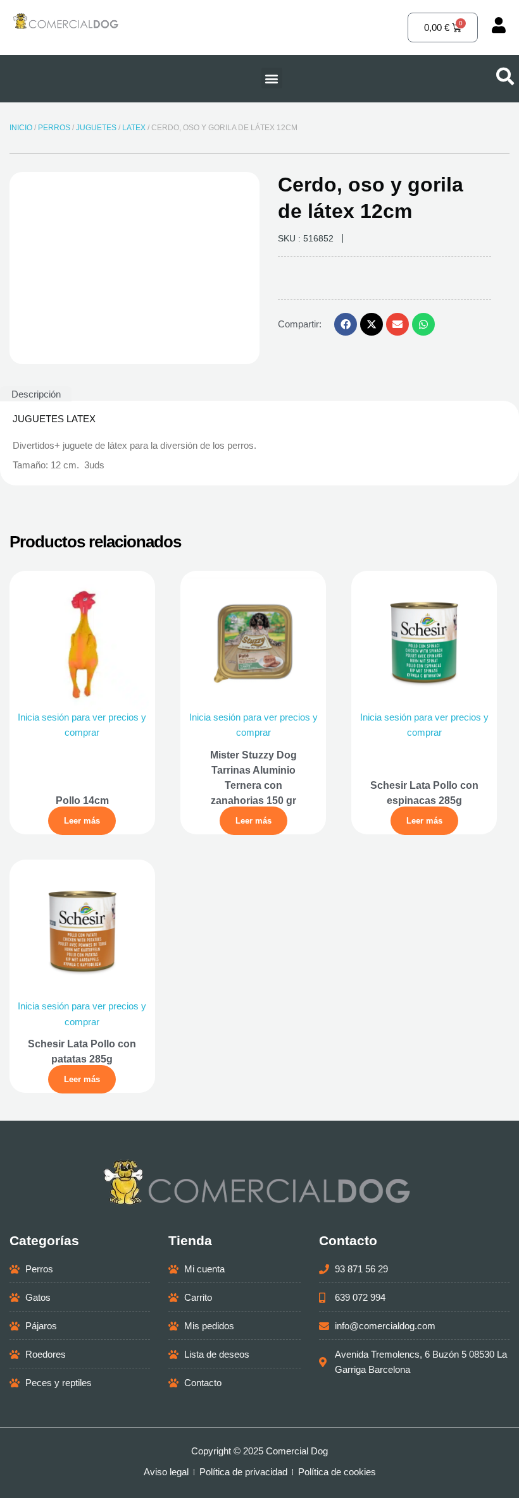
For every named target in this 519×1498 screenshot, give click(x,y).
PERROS (54, 127)
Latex (134, 127)
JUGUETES (96, 127)
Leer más (82, 820)
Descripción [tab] (36, 394)
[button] (271, 78)
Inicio (20, 127)
